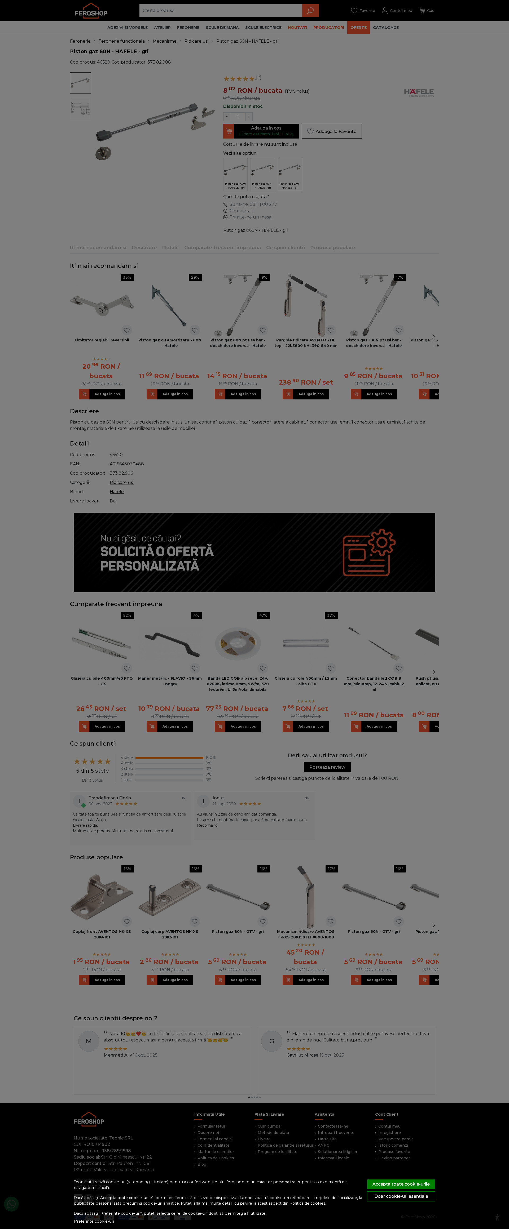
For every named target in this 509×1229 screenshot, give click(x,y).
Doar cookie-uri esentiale (401, 1196)
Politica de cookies (307, 1203)
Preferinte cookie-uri (94, 1221)
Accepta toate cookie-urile (401, 1184)
